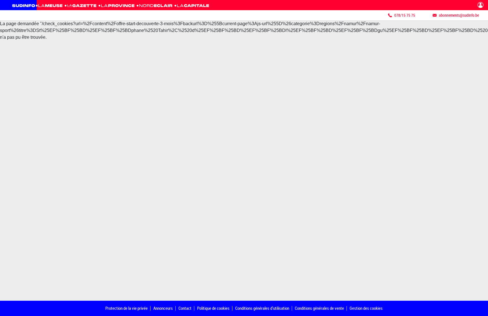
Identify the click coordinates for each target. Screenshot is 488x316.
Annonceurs (163, 308)
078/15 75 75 (404, 15)
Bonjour (480, 5)
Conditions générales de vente (319, 308)
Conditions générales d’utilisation (262, 308)
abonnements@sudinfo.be (459, 15)
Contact (184, 308)
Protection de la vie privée (126, 308)
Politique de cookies (213, 308)
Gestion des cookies (366, 308)
